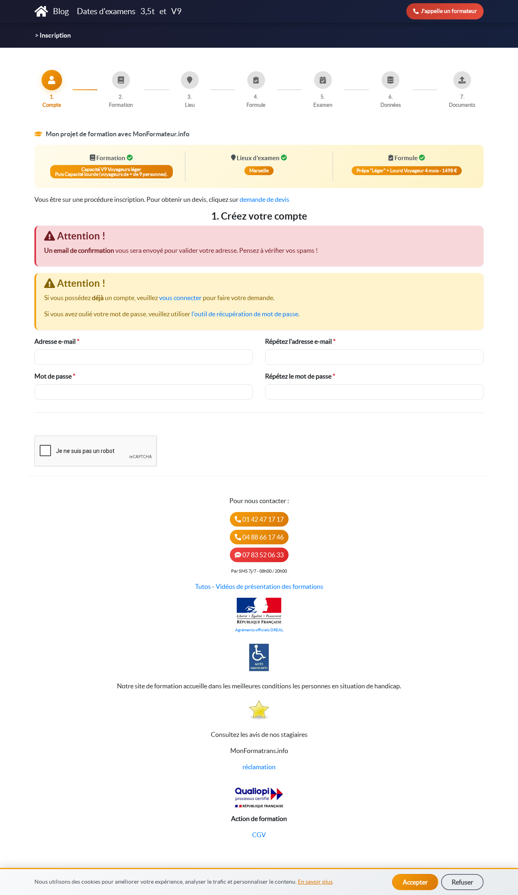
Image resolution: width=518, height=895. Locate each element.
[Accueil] (41, 11)
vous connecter (180, 297)
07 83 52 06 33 (262, 555)
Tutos (203, 586)
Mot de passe (53, 376)
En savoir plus (315, 881)
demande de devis (264, 199)
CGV (259, 834)
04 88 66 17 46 (262, 537)
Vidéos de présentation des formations (269, 586)
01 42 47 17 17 (262, 519)
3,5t (147, 11)
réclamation (259, 766)
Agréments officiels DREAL (259, 630)
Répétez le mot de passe (298, 376)
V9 (176, 11)
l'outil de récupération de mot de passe (244, 313)
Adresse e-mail (55, 341)
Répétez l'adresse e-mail (298, 341)
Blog (61, 11)
